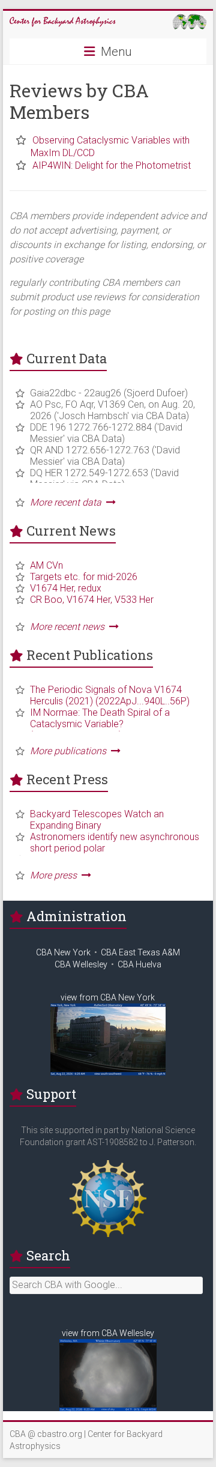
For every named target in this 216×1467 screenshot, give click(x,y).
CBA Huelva (139, 964)
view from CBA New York (108, 997)
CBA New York (63, 952)
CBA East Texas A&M (140, 952)
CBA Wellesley (81, 964)
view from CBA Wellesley (108, 1333)
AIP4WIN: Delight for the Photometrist (111, 165)
